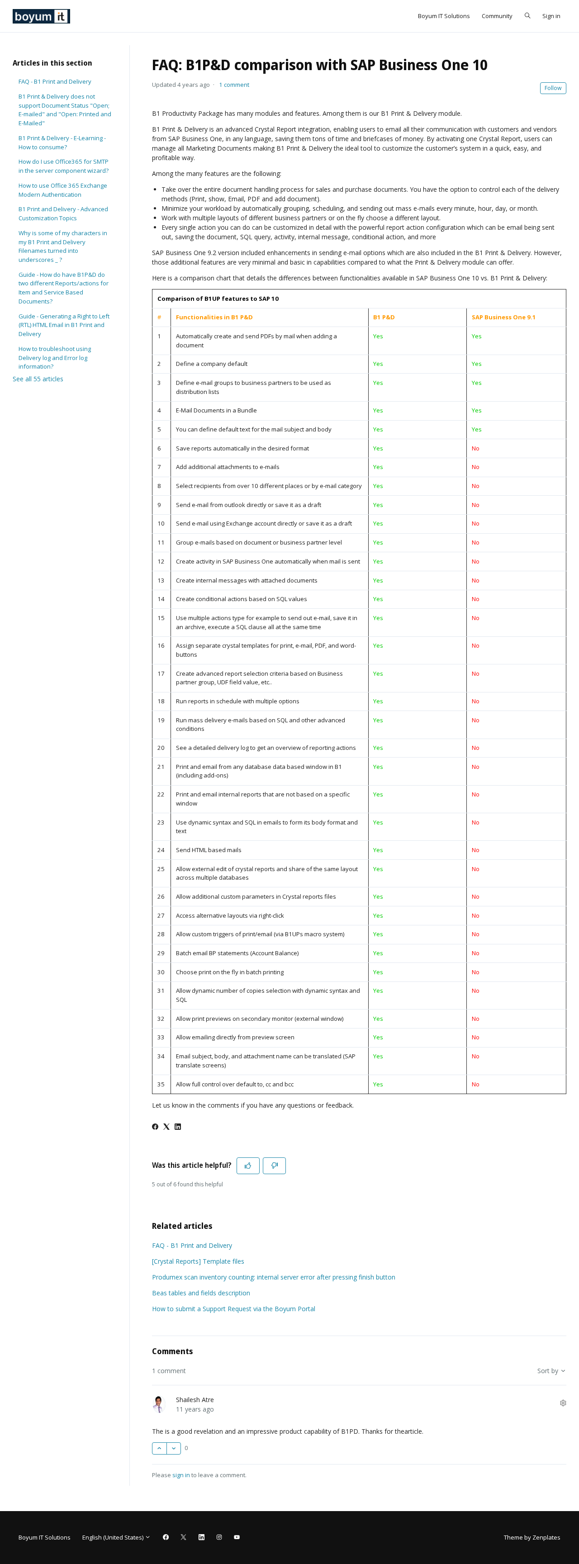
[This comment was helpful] (159, 1448)
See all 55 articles (38, 378)
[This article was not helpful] (274, 1165)
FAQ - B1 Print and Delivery (192, 1245)
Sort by (548, 1370)
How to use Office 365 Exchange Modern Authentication (63, 190)
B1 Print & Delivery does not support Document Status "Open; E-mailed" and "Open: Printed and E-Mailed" (65, 109)
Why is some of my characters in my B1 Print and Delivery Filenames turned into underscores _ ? (63, 246)
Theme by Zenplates (531, 1537)
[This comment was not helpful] (173, 1448)
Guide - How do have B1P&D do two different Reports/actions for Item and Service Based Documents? (64, 287)
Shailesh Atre (195, 1399)
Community (497, 16)
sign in (181, 1475)
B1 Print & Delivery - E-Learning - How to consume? (62, 142)
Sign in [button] (551, 16)
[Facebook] (155, 1127)
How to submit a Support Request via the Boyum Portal (233, 1308)
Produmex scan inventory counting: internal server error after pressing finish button (273, 1277)
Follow (553, 88)
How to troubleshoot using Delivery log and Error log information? (55, 357)
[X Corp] (166, 1127)
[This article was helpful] (248, 1165)
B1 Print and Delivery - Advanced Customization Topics (63, 213)
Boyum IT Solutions (444, 16)
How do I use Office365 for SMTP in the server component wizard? (64, 166)
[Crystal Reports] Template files (198, 1261)
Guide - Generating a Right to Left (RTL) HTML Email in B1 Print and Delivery (64, 325)
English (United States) (113, 1537)
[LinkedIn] (178, 1127)
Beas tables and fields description (201, 1293)
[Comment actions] (563, 1403)
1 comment (234, 85)
